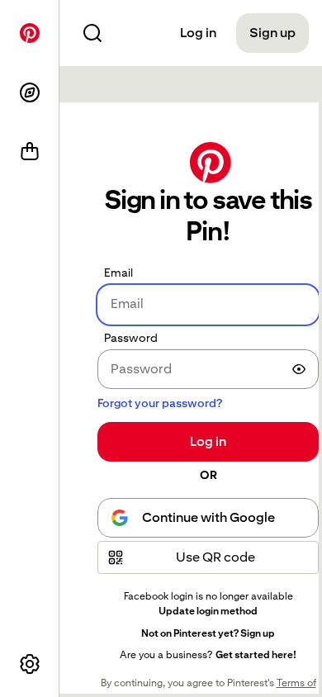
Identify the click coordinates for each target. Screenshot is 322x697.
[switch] (299, 369)
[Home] (30, 33)
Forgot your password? (159, 403)
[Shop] (30, 152)
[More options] (30, 664)
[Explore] (30, 92)
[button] (208, 557)
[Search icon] (92, 33)
